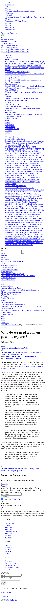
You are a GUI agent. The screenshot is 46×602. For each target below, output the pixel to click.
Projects (8, 551)
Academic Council (28, 11)
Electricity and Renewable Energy (17, 72)
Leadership (18, 11)
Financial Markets (11, 90)
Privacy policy (6, 592)
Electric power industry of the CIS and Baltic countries (24, 74)
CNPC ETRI (26, 114)
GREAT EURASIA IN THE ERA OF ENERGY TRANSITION (24, 193)
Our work (8, 15)
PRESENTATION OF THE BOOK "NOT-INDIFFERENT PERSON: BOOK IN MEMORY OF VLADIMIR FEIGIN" (24, 149)
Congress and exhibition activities (17, 145)
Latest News (14, 325)
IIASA (33, 114)
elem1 (7, 121)
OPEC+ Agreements (19, 66)
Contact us (13, 33)
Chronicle (8, 23)
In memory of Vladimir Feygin (16, 21)
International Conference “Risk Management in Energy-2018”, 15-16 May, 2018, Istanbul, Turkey (22, 182)
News (3, 348)
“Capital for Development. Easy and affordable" (27, 212)
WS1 (30, 108)
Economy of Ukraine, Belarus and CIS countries (18, 276)
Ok (2, 501)
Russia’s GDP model (12, 86)
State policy (22, 80)
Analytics (8, 131)
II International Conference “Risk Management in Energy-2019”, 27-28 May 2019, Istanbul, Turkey (22, 178)
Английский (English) (9, 41)
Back (3, 346)
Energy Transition (11, 78)
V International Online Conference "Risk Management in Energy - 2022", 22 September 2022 (23, 166)
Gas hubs (14, 64)
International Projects (12, 104)
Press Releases (10, 563)
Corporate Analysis (29, 356)
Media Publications (12, 129)
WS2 (34, 108)
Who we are (9, 5)
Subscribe (4, 484)
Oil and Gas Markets (13, 356)
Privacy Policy (17, 499)
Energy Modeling (11, 80)
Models (8, 102)
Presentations (10, 127)
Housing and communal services (12, 261)
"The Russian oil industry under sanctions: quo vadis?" (24, 240)
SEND (4, 582)
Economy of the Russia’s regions (27, 88)
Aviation (25, 98)
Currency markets (7, 268)
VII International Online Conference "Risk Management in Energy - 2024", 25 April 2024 (24, 159)
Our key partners (11, 112)
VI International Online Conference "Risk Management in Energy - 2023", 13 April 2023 (24, 163)
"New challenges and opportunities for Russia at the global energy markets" (23, 234)
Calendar (8, 110)
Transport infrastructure (13, 98)
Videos (7, 133)
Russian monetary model (26, 92)
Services (8, 55)
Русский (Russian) (7, 39)
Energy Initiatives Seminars (15, 139)
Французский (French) (9, 45)
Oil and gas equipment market (11, 292)
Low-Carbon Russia (12, 82)
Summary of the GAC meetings (16, 108)
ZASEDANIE (10, 188)
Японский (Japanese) (9, 48)
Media (7, 123)
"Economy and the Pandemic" (31, 224)
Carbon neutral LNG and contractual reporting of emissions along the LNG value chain (24, 210)
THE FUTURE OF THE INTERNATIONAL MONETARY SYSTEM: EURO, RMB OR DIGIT (24, 190)
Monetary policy (11, 92)
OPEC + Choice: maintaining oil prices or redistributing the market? (23, 195)
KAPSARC (9, 114)
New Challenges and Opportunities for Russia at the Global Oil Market (23, 238)
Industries (8, 96)
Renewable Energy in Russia (15, 76)
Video (26, 348)
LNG (19, 64)
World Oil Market (28, 64)
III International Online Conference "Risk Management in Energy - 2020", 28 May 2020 (24, 174)
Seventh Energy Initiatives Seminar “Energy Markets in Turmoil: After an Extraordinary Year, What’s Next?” (24, 142)
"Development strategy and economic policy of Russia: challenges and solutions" (24, 216)
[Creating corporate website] (9, 600)
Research (17, 17)
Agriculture (23, 100)
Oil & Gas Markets (12, 59)
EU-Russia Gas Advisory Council (17, 106)
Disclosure (9, 25)
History (8, 19)
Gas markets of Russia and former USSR (19, 62)
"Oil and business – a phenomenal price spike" (24, 242)
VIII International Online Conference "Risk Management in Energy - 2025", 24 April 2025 (24, 156)
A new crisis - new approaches (16, 214)
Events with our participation (15, 186)
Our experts (9, 11)
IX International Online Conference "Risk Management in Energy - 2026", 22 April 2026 (24, 153)
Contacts (8, 538)
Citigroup (17, 114)
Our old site (5, 33)
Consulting (9, 17)
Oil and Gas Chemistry (20, 68)
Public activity (39, 17)
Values (7, 7)
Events (7, 135)
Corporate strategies (34, 80)
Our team (8, 9)
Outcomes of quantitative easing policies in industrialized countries (24, 203)
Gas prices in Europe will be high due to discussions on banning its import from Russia (24, 230)
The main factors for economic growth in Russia (24, 236)
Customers (9, 13)
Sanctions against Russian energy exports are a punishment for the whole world (21, 227)
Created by (5, 596)
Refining (8, 68)
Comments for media (13, 358)
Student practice (11, 29)
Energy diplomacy (26, 17)
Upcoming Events (11, 137)
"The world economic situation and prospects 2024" (24, 244)
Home (3, 325)
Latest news (9, 125)
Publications (19, 348)
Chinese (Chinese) (7, 43)
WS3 (38, 108)
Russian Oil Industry (34, 66)
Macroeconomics (11, 84)
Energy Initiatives (11, 119)
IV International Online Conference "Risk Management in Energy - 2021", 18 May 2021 (25, 169)
